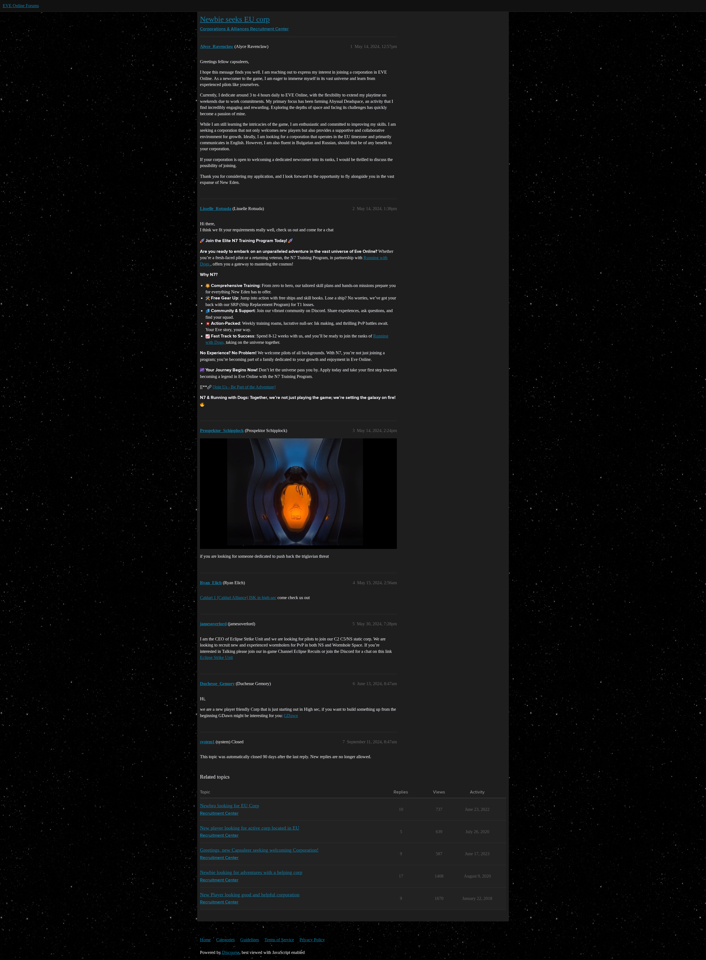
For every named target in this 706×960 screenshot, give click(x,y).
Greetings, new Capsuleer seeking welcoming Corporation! (259, 850)
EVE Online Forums (21, 5)
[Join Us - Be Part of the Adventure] (244, 387)
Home (205, 939)
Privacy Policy (312, 939)
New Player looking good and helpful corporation (249, 894)
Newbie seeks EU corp (235, 19)
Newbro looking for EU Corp (229, 805)
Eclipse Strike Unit (216, 657)
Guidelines (249, 939)
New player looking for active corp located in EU (249, 828)
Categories (225, 939)
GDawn (291, 715)
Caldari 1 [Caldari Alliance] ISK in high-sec (238, 597)
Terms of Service (279, 939)
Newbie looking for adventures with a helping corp (251, 872)
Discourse (230, 952)
